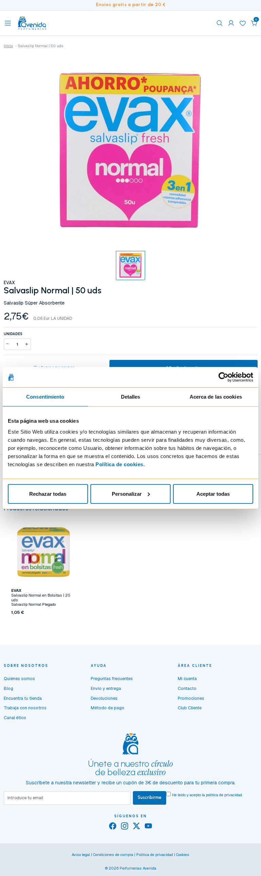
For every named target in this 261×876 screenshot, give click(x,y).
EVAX (9, 282)
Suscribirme (149, 797)
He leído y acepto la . (207, 794)
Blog (8, 688)
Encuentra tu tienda (23, 698)
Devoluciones (104, 698)
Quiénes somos (19, 678)
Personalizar (127, 493)
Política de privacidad (154, 854)
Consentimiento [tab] (45, 397)
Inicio (8, 45)
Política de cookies (119, 464)
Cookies (182, 854)
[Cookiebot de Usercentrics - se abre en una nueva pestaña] (223, 377)
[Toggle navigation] (8, 23)
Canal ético (15, 717)
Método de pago (107, 708)
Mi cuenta (187, 678)
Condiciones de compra (113, 854)
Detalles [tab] (130, 397)
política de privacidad (224, 794)
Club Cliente (190, 708)
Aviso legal (81, 854)
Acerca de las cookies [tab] (216, 397)
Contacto (187, 688)
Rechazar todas (47, 493)
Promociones (191, 698)
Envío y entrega (106, 688)
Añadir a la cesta (43, 625)
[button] (254, 23)
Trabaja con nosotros (25, 708)
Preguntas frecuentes (112, 678)
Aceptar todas (213, 493)
